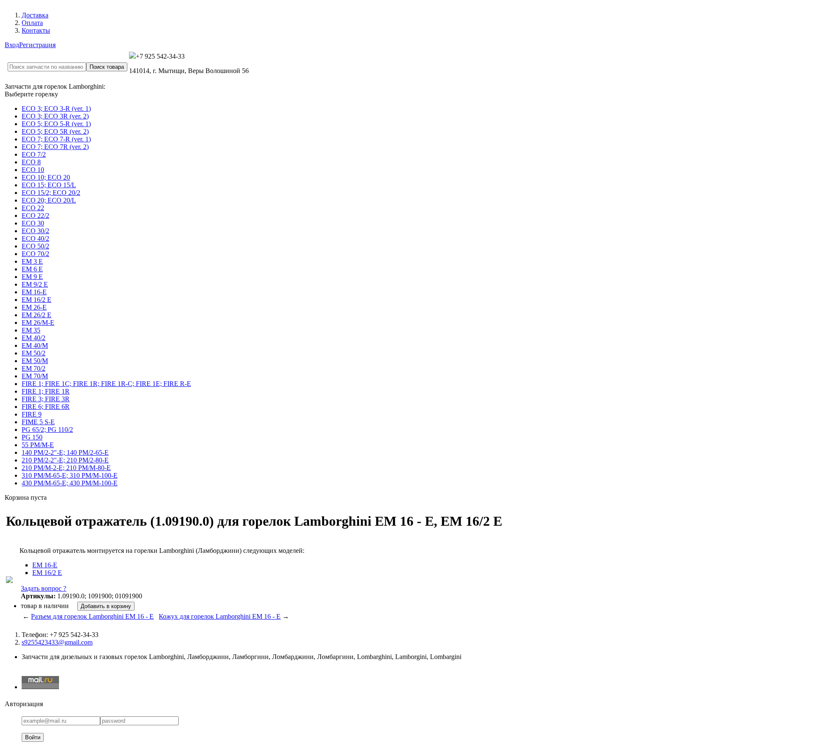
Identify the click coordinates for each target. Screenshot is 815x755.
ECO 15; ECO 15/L (49, 185)
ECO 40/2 (35, 238)
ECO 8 (31, 162)
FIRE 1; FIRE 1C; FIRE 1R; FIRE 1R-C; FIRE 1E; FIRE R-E (106, 383)
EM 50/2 (33, 353)
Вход (12, 44)
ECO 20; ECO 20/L (49, 200)
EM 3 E (32, 261)
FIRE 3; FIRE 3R (46, 399)
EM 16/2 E (36, 299)
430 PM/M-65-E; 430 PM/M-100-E (70, 483)
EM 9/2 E (35, 284)
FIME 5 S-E (38, 421)
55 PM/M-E (38, 444)
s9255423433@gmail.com (57, 642)
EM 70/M (35, 376)
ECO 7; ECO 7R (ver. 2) (55, 146)
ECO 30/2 (35, 230)
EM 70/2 (33, 368)
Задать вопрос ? (43, 588)
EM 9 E (32, 276)
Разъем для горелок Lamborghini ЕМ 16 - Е (92, 616)
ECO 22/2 (35, 215)
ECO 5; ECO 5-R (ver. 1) (56, 123)
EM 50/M (35, 360)
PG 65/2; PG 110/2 (47, 429)
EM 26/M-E (38, 322)
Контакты (36, 30)
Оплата (32, 22)
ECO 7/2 (34, 154)
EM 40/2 (33, 337)
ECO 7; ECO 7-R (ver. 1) (56, 139)
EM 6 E (32, 269)
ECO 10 (33, 169)
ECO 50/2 (35, 246)
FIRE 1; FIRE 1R (46, 391)
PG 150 (32, 437)
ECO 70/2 (35, 253)
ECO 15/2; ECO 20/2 (51, 192)
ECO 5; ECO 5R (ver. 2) (55, 131)
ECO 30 (33, 223)
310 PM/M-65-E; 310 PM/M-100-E (70, 475)
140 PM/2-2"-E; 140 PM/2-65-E (65, 452)
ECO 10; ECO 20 (46, 177)
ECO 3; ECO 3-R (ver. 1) (56, 108)
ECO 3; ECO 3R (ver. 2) (55, 116)
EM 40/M (35, 345)
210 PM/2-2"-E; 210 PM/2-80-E (65, 460)
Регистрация (37, 44)
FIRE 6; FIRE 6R (46, 406)
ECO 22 (33, 207)
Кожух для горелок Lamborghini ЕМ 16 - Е (220, 616)
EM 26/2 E (36, 314)
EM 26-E (34, 307)
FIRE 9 (32, 414)
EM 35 (31, 330)
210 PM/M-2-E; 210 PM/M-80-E (66, 467)
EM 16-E (34, 292)
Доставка (35, 15)
